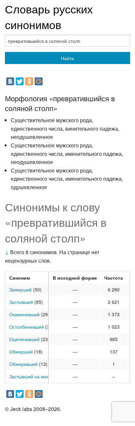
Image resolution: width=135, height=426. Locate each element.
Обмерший (21, 351)
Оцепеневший (24, 339)
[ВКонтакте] (10, 81)
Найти (67, 58)
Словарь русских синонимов (49, 16)
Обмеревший (23, 364)
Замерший (20, 289)
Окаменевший (24, 314)
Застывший (21, 302)
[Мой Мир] (39, 81)
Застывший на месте (31, 376)
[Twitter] (20, 81)
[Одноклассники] (29, 81)
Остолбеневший (26, 326)
